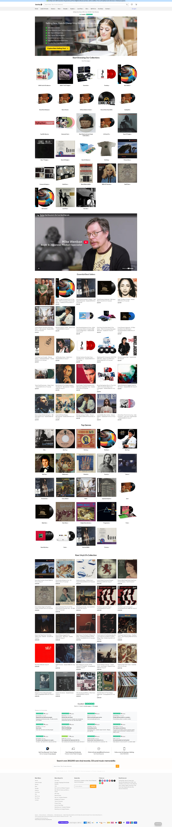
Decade (65, 8)
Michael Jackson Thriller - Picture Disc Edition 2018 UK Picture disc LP (85, 415)
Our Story (100, 8)
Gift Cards (57, 793)
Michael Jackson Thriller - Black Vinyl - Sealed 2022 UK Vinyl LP (65, 328)
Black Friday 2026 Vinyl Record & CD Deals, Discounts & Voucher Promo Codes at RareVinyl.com (83, 815)
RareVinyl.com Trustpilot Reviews (62, 807)
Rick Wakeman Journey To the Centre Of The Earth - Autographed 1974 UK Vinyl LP (85, 666)
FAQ (71, 816)
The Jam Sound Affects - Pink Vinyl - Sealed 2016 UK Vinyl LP (86, 693)
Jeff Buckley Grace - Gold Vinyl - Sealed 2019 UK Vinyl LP (64, 357)
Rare (59, 8)
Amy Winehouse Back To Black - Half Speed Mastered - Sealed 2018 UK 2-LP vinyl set (86, 301)
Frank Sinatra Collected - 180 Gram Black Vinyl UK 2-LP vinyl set (106, 300)
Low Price (80, 8)
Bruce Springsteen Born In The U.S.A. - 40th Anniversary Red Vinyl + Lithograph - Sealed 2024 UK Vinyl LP (106, 388)
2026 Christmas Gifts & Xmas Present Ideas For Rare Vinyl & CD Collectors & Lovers (51, 816)
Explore (72, 8)
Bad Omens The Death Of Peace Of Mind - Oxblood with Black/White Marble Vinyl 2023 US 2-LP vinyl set (85, 636)
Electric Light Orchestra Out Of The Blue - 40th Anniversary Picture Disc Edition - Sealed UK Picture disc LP (65, 301)
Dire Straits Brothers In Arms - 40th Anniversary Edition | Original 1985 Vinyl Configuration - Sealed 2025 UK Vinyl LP (85, 330)
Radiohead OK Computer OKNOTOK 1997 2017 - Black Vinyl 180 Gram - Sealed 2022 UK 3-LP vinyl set (106, 358)
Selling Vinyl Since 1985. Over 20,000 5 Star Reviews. (86, 12)
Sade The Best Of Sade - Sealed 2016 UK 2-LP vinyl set (126, 300)
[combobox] (84, 4)
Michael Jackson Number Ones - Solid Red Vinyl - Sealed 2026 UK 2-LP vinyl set (85, 358)
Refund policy (50, 815)
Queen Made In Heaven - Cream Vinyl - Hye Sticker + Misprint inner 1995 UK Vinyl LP (106, 666)
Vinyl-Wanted (52, 754)
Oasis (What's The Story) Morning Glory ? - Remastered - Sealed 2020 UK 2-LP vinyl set (44, 329)
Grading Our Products (60, 799)
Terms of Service (59, 801)
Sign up (93, 786)
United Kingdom (75, 822)
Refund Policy (58, 795)
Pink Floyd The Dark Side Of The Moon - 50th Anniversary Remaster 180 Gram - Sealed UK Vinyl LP (106, 329)
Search (36, 815)
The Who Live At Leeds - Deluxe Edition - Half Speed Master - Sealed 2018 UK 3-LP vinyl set (44, 358)
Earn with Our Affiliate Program (62, 788)
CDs (87, 8)
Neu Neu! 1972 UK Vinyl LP (42, 664)
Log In (134, 8)
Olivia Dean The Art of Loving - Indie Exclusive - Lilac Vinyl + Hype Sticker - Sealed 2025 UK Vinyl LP (127, 416)
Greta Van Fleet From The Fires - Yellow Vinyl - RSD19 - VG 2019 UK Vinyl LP (44, 636)
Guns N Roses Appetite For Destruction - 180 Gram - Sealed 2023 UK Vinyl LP (64, 636)
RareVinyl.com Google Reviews (62, 809)
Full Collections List (58, 815)
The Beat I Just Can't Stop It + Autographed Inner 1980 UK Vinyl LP (127, 607)
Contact (107, 8)
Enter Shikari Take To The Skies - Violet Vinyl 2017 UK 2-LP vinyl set (44, 607)
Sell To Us (93, 8)
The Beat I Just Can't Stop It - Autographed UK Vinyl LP (104, 607)
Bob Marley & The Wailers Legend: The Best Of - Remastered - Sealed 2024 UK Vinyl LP (65, 387)
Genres (53, 8)
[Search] (127, 4)
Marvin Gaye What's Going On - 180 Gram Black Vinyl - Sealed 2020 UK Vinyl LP (44, 416)
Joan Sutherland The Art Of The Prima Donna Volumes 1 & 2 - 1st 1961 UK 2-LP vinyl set (65, 608)
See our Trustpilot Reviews (61, 797)
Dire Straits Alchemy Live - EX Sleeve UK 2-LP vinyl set (63, 581)
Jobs (56, 786)
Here (88, 61)
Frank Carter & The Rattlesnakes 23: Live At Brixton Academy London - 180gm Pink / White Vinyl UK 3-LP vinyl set (106, 637)
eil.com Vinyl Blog (59, 805)
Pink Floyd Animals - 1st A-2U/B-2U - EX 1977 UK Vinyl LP (85, 607)
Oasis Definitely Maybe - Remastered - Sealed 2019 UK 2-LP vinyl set (65, 416)
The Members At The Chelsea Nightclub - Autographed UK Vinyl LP (106, 694)
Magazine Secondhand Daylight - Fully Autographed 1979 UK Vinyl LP (44, 693)
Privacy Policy (58, 803)
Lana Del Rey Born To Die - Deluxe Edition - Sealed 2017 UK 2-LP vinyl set (106, 416)
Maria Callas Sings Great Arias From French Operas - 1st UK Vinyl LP (127, 581)
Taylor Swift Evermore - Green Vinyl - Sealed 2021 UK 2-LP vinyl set (44, 386)
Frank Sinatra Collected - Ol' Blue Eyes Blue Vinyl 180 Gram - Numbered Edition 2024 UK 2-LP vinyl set (126, 330)
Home (36, 8)
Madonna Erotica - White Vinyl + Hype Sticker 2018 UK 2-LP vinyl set (85, 581)
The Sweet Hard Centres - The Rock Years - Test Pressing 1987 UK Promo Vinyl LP (127, 636)
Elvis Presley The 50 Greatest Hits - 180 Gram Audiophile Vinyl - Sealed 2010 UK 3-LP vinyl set (85, 387)
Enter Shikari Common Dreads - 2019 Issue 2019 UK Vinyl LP (105, 581)
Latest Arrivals (44, 8)
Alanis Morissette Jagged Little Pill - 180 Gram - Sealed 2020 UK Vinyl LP (127, 386)
